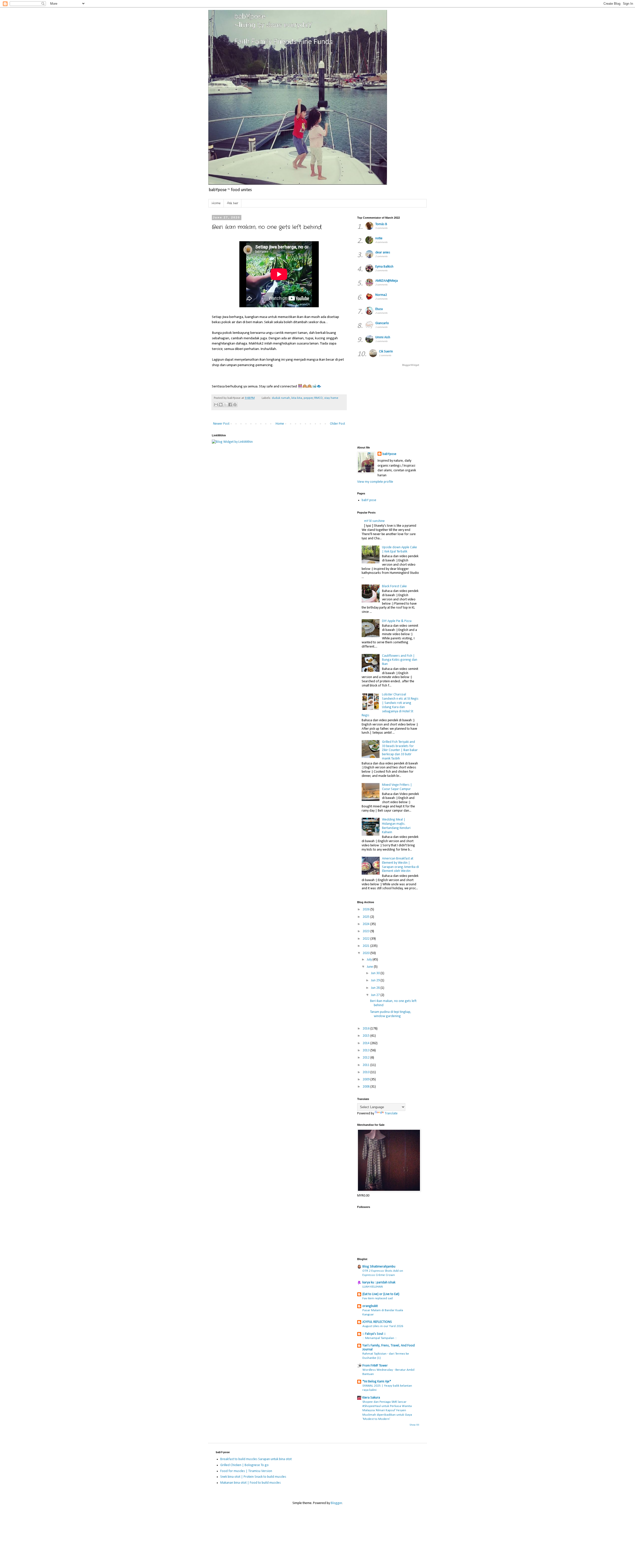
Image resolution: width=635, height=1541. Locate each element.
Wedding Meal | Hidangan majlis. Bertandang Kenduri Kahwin (396, 826)
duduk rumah (281, 398)
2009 (366, 1079)
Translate (391, 1113)
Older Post (337, 424)
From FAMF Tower (375, 1366)
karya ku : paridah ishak (378, 1282)
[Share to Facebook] (230, 404)
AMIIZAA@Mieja (386, 281)
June (370, 967)
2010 (366, 1072)
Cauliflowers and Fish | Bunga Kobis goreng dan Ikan (399, 660)
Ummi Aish (382, 337)
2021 (366, 946)
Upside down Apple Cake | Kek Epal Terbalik (399, 549)
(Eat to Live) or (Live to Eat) (380, 1294)
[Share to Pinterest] (234, 404)
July (370, 959)
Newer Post (221, 424)
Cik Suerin (386, 351)
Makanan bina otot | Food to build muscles (250, 1483)
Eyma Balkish (384, 267)
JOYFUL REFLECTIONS (377, 1322)
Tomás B (381, 224)
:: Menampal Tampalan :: (379, 1338)
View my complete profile (375, 482)
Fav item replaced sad (377, 1298)
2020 (366, 953)
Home (216, 203)
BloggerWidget (410, 365)
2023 (366, 931)
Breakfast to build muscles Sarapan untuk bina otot (256, 1459)
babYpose (389, 454)
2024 (366, 924)
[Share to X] (225, 404)
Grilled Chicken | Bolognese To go (244, 1465)
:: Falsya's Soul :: (374, 1334)
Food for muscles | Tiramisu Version (246, 1471)
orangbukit (370, 1306)
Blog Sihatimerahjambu (378, 1266)
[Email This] (216, 404)
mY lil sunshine (374, 521)
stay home (331, 398)
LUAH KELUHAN (372, 1286)
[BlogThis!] (220, 404)
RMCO (318, 398)
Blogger (336, 1503)
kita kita (296, 398)
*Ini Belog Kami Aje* (376, 1381)
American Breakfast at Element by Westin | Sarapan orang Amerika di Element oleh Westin (400, 865)
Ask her (232, 203)
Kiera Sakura (371, 1398)
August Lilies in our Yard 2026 (382, 1326)
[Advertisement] (477, 406)
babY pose (369, 500)
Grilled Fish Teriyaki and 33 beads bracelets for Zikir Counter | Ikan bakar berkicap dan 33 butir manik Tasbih (400, 750)
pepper (308, 398)
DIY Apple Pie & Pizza (397, 621)
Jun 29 (376, 980)
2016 (366, 1028)
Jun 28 (376, 988)
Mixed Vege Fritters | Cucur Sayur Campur (397, 787)
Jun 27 (376, 995)
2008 (366, 1087)
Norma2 (381, 295)
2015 (366, 1036)
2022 (366, 939)
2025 (366, 917)
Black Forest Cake (394, 586)
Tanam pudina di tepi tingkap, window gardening (390, 1014)
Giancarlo (382, 323)
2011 (366, 1065)
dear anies (382, 252)
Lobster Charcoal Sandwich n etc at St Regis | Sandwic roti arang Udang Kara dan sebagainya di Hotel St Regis (390, 705)
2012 (366, 1058)
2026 (366, 909)
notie (378, 238)
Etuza (379, 309)
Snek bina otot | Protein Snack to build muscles (253, 1477)
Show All (414, 1425)
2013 (366, 1050)
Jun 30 (376, 973)
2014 (366, 1043)
